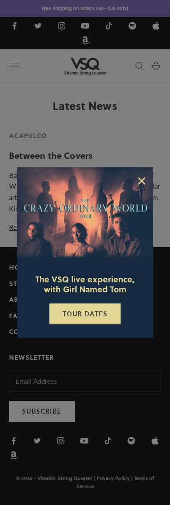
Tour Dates (85, 314)
